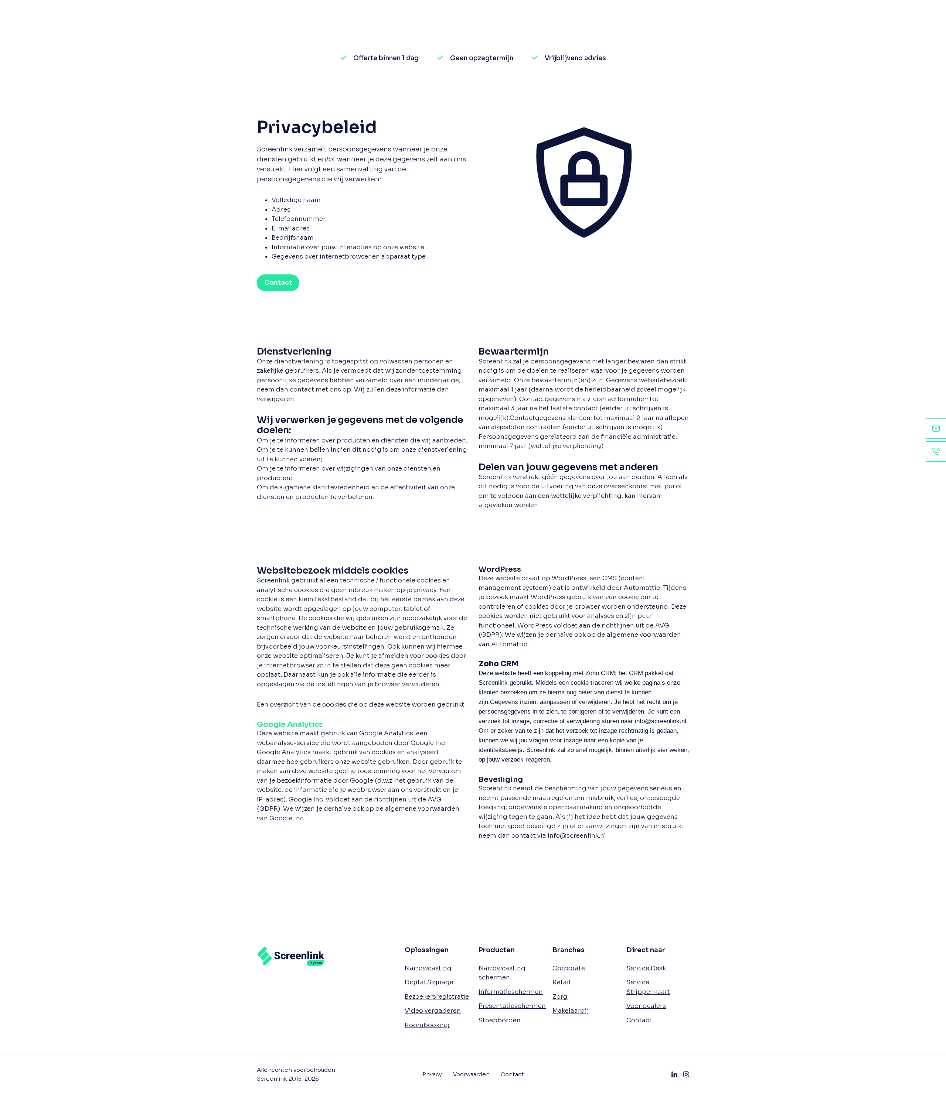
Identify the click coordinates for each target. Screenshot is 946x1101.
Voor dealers (646, 1006)
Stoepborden (500, 1020)
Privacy (432, 1074)
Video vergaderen (433, 1011)
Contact (639, 1020)
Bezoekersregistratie (437, 997)
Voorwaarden (471, 1074)
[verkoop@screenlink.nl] (936, 428)
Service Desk (646, 968)
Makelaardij (570, 1011)
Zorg (560, 997)
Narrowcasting (428, 968)
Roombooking (427, 1025)
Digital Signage (429, 982)
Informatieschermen (511, 992)
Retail (561, 982)
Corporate (568, 968)
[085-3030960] (936, 451)
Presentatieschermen (512, 1006)
